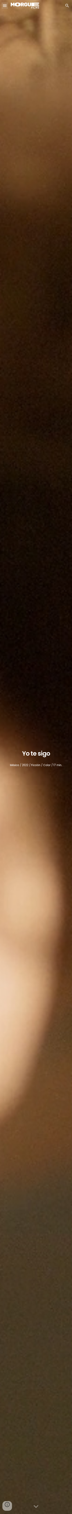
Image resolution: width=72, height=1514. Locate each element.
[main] (36, 751)
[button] (5, 5)
